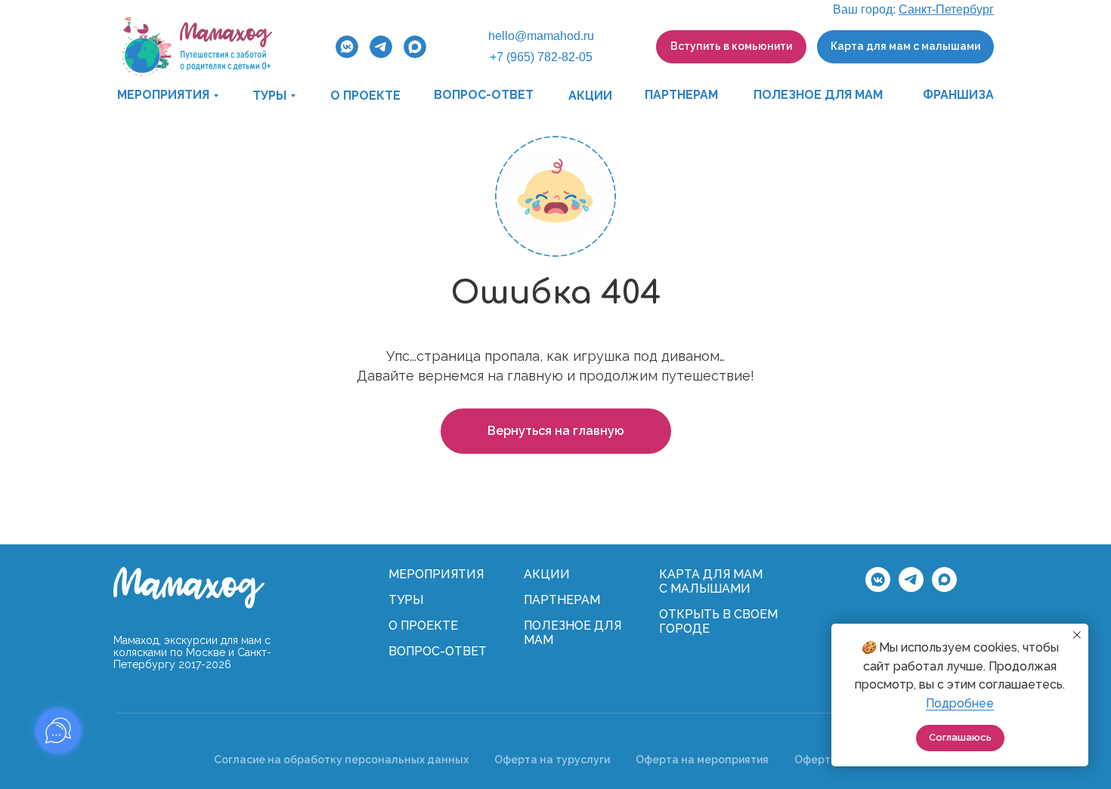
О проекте (423, 625)
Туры (405, 600)
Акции (547, 574)
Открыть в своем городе (718, 621)
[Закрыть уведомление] (1077, 635)
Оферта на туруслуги (552, 760)
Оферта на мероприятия (702, 760)
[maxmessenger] (944, 587)
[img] (195, 47)
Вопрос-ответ (437, 651)
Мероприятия (436, 574)
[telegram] (911, 587)
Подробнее (960, 703)
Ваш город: (913, 9)
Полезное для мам (572, 632)
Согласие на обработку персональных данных (341, 760)
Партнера (557, 600)
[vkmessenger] (877, 587)
